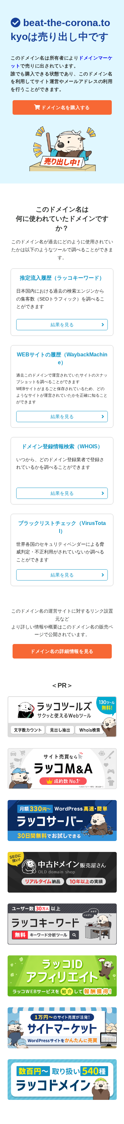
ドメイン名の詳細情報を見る (62, 651)
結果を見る (62, 324)
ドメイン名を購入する (65, 107)
